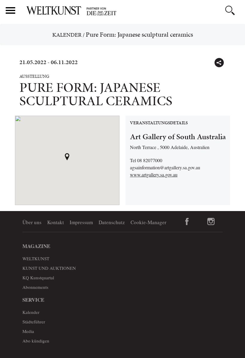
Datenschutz (112, 222)
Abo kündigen (35, 341)
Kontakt (55, 222)
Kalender (67, 35)
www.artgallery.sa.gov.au (153, 174)
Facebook (187, 221)
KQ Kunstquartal (38, 277)
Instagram (211, 221)
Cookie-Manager (148, 222)
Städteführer (33, 322)
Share (219, 62)
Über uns (32, 222)
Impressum (81, 222)
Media (28, 331)
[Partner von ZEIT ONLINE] (133, 11)
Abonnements (35, 287)
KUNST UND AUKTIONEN (49, 268)
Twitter (232, 60)
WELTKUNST (35, 258)
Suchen (230, 10)
